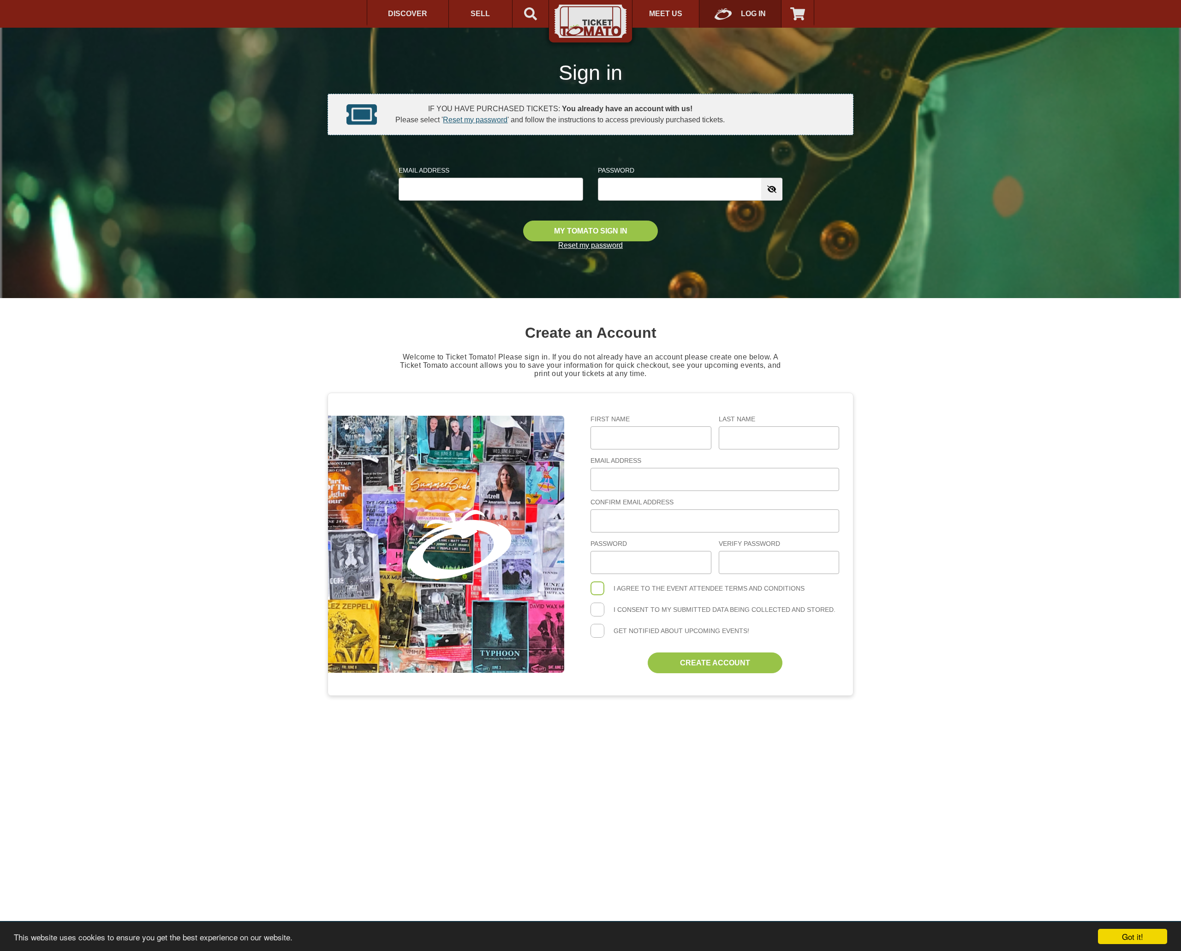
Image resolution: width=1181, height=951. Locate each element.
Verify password (749, 543)
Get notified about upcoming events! (681, 630)
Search (531, 14)
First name (610, 419)
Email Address (424, 170)
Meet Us (665, 14)
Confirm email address (632, 502)
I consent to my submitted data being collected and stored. (724, 609)
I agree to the (709, 588)
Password (616, 170)
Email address (615, 460)
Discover (407, 14)
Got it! (1132, 936)
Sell (480, 14)
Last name (737, 419)
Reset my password (475, 120)
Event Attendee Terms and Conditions (736, 588)
